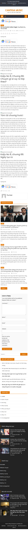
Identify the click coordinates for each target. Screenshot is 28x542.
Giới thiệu (4, 3)
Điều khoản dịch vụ (22, 3)
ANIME (2, 25)
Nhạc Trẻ (4, 415)
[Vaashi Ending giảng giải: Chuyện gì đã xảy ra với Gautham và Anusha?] (14, 213)
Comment (5, 303)
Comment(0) (21, 30)
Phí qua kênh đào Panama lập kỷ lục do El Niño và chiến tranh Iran (14, 370)
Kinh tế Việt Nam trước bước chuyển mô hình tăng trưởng (14, 364)
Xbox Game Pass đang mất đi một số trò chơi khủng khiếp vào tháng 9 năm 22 (13, 270)
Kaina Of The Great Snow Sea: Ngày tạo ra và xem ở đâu (4, 288)
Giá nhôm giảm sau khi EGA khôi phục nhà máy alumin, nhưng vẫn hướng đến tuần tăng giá (13, 380)
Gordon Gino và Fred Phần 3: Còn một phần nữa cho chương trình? (18, 440)
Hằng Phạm (12, 507)
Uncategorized (5, 418)
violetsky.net (19, 523)
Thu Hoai (14, 30)
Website (4, 329)
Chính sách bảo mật (12, 3)
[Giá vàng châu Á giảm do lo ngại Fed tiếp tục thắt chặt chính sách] (5, 512)
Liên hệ (14, 4)
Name (4, 317)
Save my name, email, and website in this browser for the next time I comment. (6, 341)
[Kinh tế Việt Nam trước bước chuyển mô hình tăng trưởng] (5, 497)
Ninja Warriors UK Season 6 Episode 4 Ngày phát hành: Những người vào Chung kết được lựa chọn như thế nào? (24, 288)
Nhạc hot (4, 411)
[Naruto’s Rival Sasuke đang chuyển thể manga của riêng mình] (5, 432)
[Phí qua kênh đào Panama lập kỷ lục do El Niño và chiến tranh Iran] (5, 504)
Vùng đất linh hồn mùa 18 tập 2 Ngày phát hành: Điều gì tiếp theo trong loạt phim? (18, 450)
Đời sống (4, 402)
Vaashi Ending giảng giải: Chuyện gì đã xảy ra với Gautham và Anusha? (14, 226)
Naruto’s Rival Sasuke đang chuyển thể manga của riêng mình (17, 431)
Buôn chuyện (5, 399)
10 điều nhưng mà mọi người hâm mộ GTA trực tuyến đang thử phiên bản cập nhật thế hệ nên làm (14, 248)
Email (3, 323)
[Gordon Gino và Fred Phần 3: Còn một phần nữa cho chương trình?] (5, 441)
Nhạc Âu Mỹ (5, 405)
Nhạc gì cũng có (6, 408)
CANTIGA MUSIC (14, 10)
